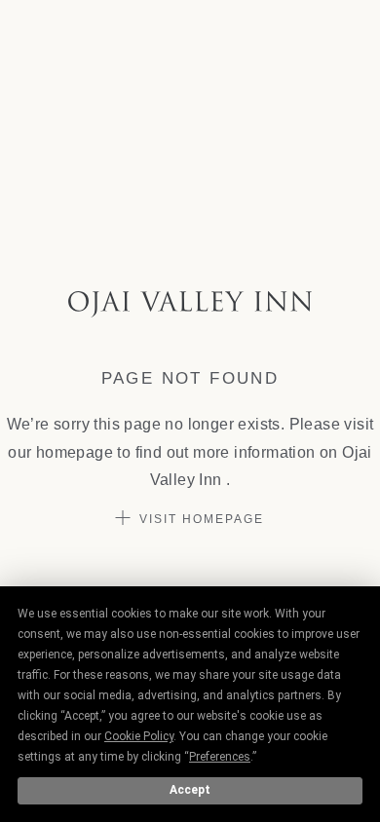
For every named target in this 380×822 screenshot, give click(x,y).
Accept (190, 790)
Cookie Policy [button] (138, 736)
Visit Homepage (201, 519)
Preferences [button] (219, 757)
